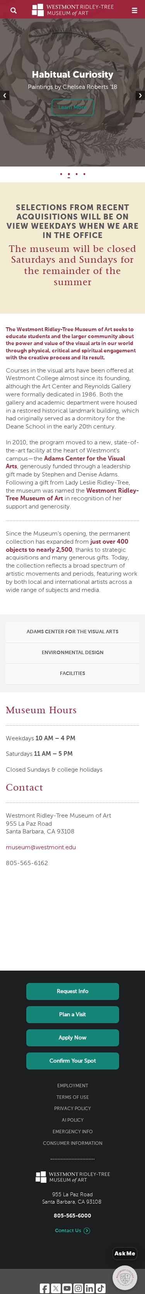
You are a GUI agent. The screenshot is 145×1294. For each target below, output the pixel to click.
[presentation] (4, 95)
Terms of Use (72, 1097)
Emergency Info (73, 1132)
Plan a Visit (72, 1014)
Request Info (73, 991)
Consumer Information (72, 1143)
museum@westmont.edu (41, 848)
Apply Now (72, 1038)
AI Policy (73, 1120)
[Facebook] (44, 1288)
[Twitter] (56, 1288)
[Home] (72, 10)
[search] (13, 10)
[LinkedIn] (89, 1288)
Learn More (72, 107)
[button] (72, 632)
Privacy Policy (72, 1109)
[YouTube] (67, 1288)
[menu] (134, 10)
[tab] (72, 632)
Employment (72, 1086)
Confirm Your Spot (72, 1061)
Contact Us (68, 1230)
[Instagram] (78, 1288)
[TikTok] (101, 1288)
